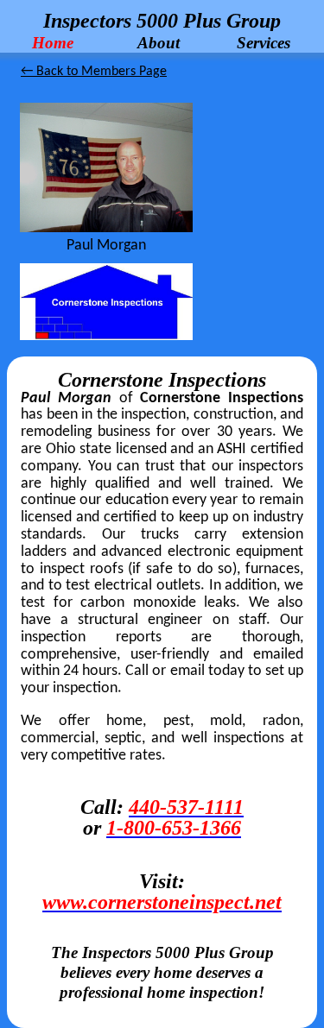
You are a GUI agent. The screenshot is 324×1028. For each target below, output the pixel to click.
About (158, 42)
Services (263, 42)
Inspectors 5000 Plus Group (162, 20)
